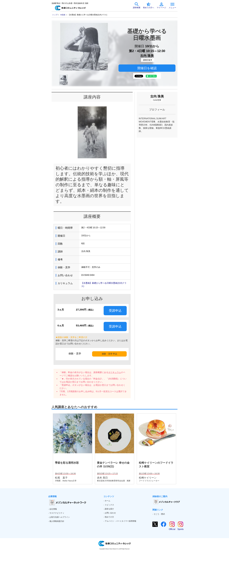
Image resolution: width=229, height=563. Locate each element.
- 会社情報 (52, 509)
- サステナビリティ (56, 513)
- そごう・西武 (159, 514)
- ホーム (107, 501)
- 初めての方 (109, 517)
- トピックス (109, 505)
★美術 (62, 15)
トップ (54, 15)
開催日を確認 (147, 68)
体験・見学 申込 (109, 354)
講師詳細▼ (147, 60)
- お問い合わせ (110, 513)
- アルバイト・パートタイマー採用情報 (120, 521)
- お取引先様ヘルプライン (59, 517)
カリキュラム (114, 372)
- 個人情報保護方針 (56, 521)
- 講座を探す (109, 509)
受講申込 (115, 310)
